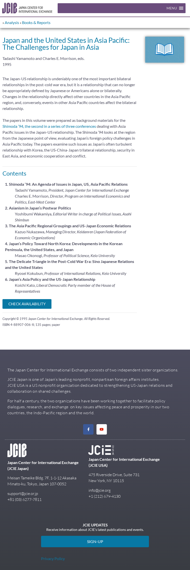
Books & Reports (36, 22)
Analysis (12, 22)
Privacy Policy (53, 558)
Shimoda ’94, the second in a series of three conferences (49, 126)
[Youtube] (101, 429)
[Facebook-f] (88, 429)
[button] (171, 8)
